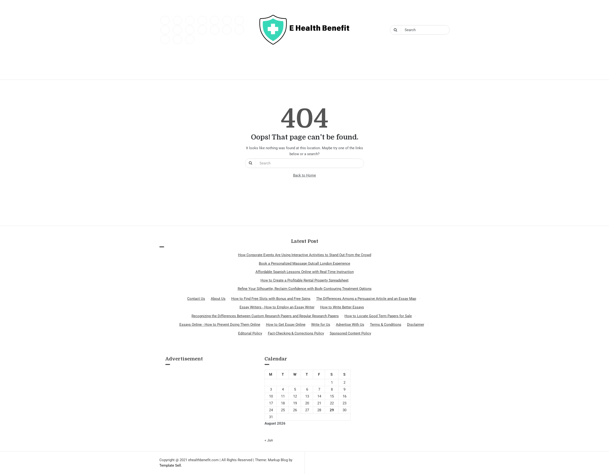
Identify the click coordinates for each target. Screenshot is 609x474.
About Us (218, 299)
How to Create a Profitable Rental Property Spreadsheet (304, 280)
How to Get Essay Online (285, 324)
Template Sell (170, 465)
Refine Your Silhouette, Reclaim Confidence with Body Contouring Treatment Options (305, 289)
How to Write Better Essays (342, 307)
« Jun (269, 440)
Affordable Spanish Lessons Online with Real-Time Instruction (304, 272)
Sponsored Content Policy (350, 333)
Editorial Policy (250, 333)
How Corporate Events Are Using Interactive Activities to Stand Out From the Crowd (304, 255)
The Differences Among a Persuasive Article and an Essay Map (366, 299)
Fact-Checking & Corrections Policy (296, 333)
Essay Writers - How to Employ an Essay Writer (277, 307)
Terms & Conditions (385, 324)
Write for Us (320, 324)
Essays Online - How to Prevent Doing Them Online (219, 324)
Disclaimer (415, 324)
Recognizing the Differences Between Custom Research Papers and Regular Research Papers (265, 316)
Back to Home (304, 175)
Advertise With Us (350, 324)
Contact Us (196, 299)
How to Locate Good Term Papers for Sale (378, 316)
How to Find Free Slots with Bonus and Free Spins (270, 299)
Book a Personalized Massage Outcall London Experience (304, 263)
